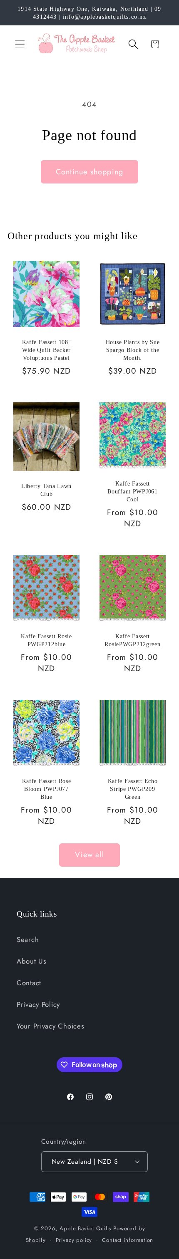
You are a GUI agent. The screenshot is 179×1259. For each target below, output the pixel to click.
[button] (20, 44)
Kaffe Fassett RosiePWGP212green (132, 640)
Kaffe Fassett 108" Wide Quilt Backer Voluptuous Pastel (46, 350)
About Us (32, 961)
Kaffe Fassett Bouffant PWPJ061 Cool (132, 491)
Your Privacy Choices (50, 1026)
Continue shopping (89, 171)
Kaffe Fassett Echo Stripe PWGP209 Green (133, 789)
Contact (29, 983)
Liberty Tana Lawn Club (46, 490)
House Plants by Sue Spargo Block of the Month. (133, 350)
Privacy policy (74, 1240)
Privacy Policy (38, 1004)
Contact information (127, 1240)
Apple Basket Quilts (85, 1228)
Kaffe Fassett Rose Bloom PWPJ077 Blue (46, 789)
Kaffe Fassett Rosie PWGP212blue (46, 640)
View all (89, 854)
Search (28, 939)
